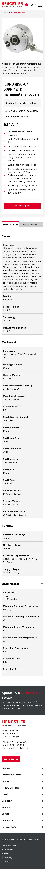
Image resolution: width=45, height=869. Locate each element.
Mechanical (9, 342)
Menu (40, 6)
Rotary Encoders (10, 788)
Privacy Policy (7, 849)
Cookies (5, 861)
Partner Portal (9, 827)
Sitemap (5, 853)
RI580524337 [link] (18, 12)
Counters (7, 768)
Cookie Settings (11, 759)
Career (5, 814)
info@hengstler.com (18, 748)
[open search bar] (26, 4)
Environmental (11, 583)
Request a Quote (22, 205)
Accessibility (7, 857)
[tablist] (22, 225)
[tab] (10, 224)
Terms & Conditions (10, 845)
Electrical (8, 525)
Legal (5, 794)
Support (6, 807)
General (6, 236)
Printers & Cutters (11, 775)
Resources (7, 820)
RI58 (6, 12)
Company (7, 801)
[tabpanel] (22, 455)
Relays (5, 781)
